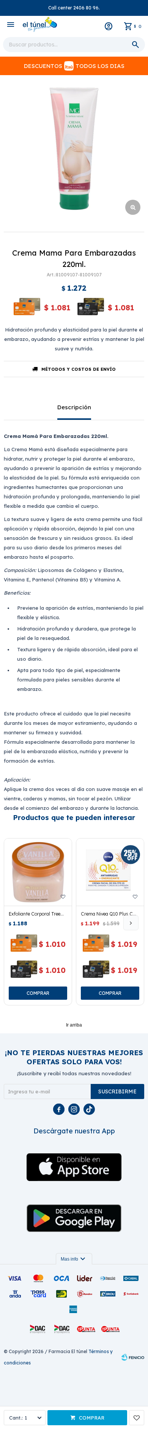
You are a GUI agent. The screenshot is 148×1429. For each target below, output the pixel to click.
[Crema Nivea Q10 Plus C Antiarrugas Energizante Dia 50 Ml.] (110, 872)
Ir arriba (74, 1025)
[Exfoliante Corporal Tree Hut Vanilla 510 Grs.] (38, 872)
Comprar (91, 1418)
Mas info (74, 1259)
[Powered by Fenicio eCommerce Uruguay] (132, 1357)
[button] (130, 922)
